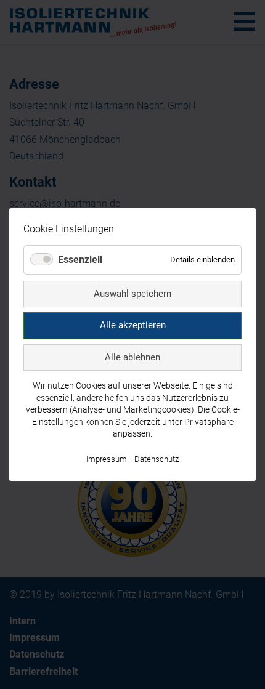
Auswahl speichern (132, 293)
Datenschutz (156, 459)
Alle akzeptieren (133, 325)
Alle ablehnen (132, 356)
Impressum (106, 459)
